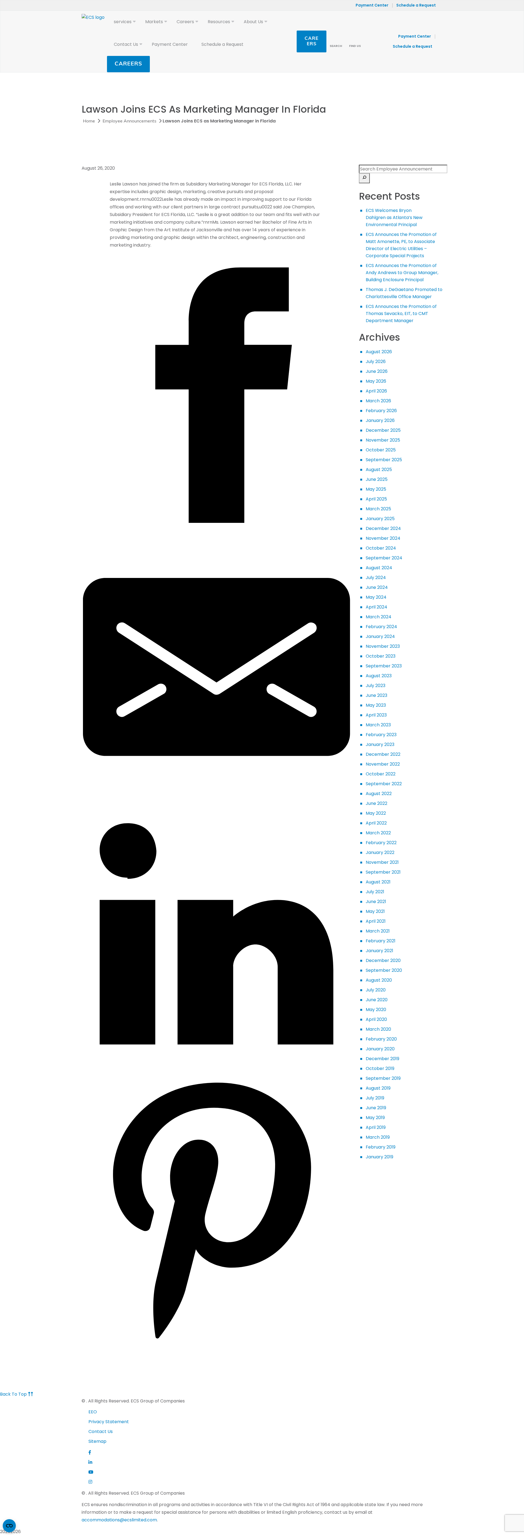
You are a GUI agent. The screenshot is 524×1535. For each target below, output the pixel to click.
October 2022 (380, 774)
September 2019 (383, 1078)
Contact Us (100, 1431)
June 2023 (376, 695)
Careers (128, 64)
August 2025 (379, 469)
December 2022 (383, 754)
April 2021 (376, 921)
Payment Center (372, 5)
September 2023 (384, 666)
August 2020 (379, 980)
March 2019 (378, 1137)
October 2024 (381, 548)
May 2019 (375, 1117)
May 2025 (376, 489)
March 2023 (378, 725)
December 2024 (383, 528)
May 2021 (375, 911)
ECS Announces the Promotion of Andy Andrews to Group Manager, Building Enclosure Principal (402, 272)
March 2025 (378, 509)
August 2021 (378, 882)
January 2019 (379, 1157)
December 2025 (383, 430)
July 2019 (375, 1098)
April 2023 (376, 715)
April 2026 (376, 391)
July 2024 (376, 577)
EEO (92, 1412)
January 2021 (379, 951)
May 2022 (376, 813)
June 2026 (377, 371)
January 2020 (380, 1049)
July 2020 (376, 990)
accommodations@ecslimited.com (119, 1520)
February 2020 (381, 1039)
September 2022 (384, 784)
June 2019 (376, 1108)
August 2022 (379, 793)
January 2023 (380, 744)
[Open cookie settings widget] (9, 1525)
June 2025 (377, 479)
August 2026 (379, 352)
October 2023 (380, 656)
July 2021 (375, 892)
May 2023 (376, 705)
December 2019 (382, 1059)
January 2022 (380, 852)
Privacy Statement (108, 1422)
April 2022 (376, 823)
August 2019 (378, 1088)
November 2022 (383, 764)
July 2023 (375, 685)
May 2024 (376, 597)
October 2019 (380, 1068)
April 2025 (376, 499)
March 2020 (378, 1029)
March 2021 (378, 931)
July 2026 (376, 361)
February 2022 (381, 843)
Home (89, 121)
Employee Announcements (129, 121)
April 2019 (376, 1127)
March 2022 (378, 833)
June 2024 (377, 587)
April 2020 (376, 1019)
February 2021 (380, 941)
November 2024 (383, 538)
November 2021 (382, 862)
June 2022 (376, 803)
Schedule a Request (416, 5)
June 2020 (377, 1000)
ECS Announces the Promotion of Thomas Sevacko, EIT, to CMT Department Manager (401, 313)
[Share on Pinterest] (216, 1342)
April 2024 (376, 607)
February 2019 (380, 1147)
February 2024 (381, 626)
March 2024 (378, 617)
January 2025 (380, 518)
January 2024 (380, 636)
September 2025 (384, 460)
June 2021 (376, 901)
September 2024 (384, 558)
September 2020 (384, 970)
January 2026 (380, 420)
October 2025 (381, 450)
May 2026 (376, 381)
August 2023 (379, 676)
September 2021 (383, 872)
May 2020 (376, 1009)
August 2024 (379, 568)
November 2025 (383, 440)
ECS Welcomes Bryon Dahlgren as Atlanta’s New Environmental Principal (394, 217)
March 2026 (378, 401)
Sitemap (97, 1441)
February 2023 (381, 734)
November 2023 (383, 646)
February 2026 (381, 410)
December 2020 (383, 960)
